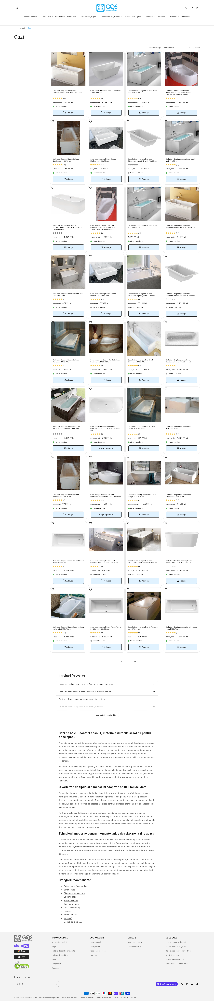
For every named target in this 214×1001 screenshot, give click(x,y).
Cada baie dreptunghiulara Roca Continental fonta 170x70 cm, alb (178, 361)
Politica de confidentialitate (63, 951)
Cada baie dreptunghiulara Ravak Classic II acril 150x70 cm (181, 628)
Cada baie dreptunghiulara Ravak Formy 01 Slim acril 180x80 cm (105, 628)
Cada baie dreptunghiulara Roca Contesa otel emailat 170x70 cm (68, 628)
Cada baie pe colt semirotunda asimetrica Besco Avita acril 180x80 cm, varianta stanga (68, 227)
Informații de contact (120, 998)
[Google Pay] (21, 953)
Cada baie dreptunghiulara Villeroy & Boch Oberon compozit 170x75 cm (66, 427)
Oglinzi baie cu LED (73, 922)
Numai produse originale (176, 947)
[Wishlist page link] (187, 8)
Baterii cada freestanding (76, 886)
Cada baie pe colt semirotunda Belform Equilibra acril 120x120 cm (105, 361)
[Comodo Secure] (21, 969)
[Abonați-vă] (56, 984)
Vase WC (68, 918)
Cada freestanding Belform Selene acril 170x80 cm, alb (105, 92)
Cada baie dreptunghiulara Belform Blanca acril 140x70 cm (141, 427)
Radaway (63, 781)
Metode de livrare (135, 942)
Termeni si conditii (59, 942)
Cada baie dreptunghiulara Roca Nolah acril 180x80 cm (142, 226)
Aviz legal (133, 998)
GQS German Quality (27, 998)
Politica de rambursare (69, 998)
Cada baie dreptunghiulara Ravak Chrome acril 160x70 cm (140, 361)
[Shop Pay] (21, 947)
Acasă (22, 28)
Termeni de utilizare (87, 998)
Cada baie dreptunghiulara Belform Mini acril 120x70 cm (68, 295)
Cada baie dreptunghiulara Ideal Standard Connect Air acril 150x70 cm (180, 295)
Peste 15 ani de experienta (177, 964)
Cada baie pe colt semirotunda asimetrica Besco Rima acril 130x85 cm (105, 496)
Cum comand (95, 942)
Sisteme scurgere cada (74, 893)
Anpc (54, 947)
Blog (54, 959)
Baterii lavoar (70, 915)
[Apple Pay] (21, 958)
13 (135, 661)
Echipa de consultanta (175, 959)
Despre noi (56, 964)
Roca (83, 777)
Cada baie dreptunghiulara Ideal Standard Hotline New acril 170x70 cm (67, 92)
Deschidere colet (135, 947)
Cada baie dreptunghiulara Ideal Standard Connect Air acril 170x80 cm (142, 160)
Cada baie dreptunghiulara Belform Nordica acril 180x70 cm (66, 160)
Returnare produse (98, 951)
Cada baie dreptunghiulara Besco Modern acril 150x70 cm (103, 160)
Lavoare (67, 911)
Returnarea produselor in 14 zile (179, 951)
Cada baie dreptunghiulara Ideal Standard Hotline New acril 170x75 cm (142, 562)
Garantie (93, 955)
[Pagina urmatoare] (141, 661)
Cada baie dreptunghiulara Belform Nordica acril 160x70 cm (66, 496)
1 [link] (108, 661)
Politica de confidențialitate (49, 998)
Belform (119, 777)
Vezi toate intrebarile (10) (106, 715)
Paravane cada (71, 900)
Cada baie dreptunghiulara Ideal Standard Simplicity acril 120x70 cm (142, 295)
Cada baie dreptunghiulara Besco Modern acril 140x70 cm (103, 295)
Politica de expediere (103, 998)
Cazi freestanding (72, 907)
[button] (17, 8)
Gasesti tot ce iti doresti (176, 942)
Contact (55, 968)
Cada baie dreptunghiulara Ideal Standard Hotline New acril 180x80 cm (180, 226)
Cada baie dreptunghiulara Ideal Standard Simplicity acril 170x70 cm (104, 562)
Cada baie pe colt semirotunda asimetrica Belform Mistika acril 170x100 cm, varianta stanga (102, 227)
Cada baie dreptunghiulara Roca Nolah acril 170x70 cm (142, 92)
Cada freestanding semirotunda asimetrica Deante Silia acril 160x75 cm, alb (105, 428)
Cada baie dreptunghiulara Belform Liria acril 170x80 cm (143, 628)
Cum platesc (95, 947)
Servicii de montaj (173, 955)
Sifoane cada (70, 897)
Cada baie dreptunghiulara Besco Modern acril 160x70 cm (178, 496)
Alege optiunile (106, 448)
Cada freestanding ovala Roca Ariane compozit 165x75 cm (142, 496)
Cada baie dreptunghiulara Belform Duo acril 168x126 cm (181, 427)
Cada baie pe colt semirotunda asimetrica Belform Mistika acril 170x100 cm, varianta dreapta (178, 93)
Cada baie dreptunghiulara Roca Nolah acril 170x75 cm (180, 160)
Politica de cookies (59, 955)
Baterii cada (69, 889)
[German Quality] (23, 942)
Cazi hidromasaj (71, 904)
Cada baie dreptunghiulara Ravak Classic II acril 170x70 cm (68, 562)
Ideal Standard (136, 773)
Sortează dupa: (155, 47)
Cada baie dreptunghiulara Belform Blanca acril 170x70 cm (66, 361)
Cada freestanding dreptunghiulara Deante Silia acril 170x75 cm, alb (179, 562)
